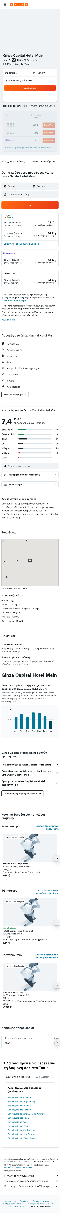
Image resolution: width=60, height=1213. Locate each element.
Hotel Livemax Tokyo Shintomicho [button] (19, 931)
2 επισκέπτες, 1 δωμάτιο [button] (19, 80)
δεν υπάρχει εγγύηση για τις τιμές (18, 1167)
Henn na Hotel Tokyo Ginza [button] (15, 863)
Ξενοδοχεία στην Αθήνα (19, 1097)
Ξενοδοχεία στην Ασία (42, 1201)
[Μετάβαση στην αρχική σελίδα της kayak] (19, 4)
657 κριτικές (30, 60)
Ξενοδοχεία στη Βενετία (19, 1105)
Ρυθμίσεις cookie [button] (9, 319)
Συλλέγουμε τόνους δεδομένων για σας (26, 1180)
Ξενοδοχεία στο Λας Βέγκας (21, 1134)
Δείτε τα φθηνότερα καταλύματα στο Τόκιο (47, 892)
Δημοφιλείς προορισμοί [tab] (18, 1076)
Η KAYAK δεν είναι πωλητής (19, 1175)
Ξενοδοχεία (24, 1201)
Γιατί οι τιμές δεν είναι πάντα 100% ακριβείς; (28, 1186)
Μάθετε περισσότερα (15, 300)
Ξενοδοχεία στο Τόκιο (18, 1126)
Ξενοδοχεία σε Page (17, 1122)
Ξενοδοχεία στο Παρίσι (19, 1118)
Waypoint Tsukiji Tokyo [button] (13, 992)
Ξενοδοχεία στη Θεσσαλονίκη (22, 1138)
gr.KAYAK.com (10, 1201)
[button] (5, 4)
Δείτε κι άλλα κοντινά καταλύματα (47, 827)
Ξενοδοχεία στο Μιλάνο (19, 1109)
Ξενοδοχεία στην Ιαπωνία (12, 1204)
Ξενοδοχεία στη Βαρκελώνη (21, 1101)
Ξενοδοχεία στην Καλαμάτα (21, 1130)
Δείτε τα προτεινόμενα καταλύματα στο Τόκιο (47, 956)
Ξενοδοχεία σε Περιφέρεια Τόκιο (40, 1204)
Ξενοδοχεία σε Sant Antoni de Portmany (26, 1113)
